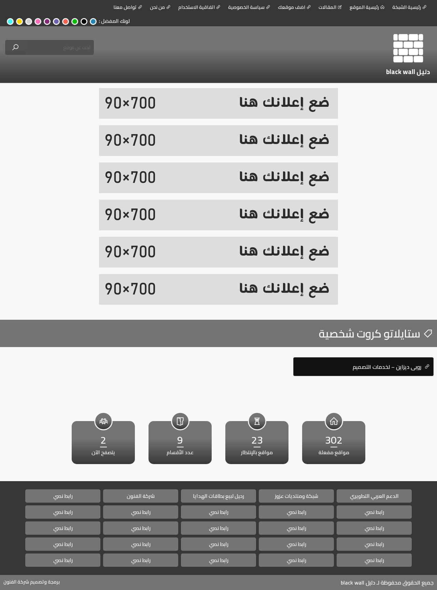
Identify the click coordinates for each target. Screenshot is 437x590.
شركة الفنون (141, 496)
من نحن (157, 7)
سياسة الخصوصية (246, 7)
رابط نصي (63, 496)
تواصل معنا (125, 7)
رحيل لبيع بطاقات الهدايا (218, 496)
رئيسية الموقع (364, 7)
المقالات (327, 7)
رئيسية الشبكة (406, 7)
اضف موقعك (291, 7)
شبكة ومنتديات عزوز (296, 496)
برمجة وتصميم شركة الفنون (31, 581)
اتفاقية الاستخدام (196, 7)
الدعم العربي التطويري (374, 496)
